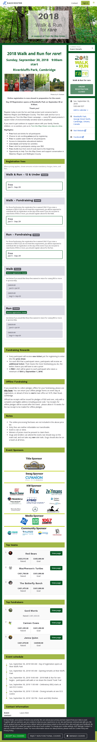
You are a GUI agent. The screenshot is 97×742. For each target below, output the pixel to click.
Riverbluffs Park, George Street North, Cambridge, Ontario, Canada (82, 120)
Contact (74, 3)
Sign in (85, 3)
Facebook (78, 137)
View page (56, 553)
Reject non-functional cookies (45, 736)
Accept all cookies (15, 736)
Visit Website (79, 130)
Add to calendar (80, 110)
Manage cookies (77, 736)
